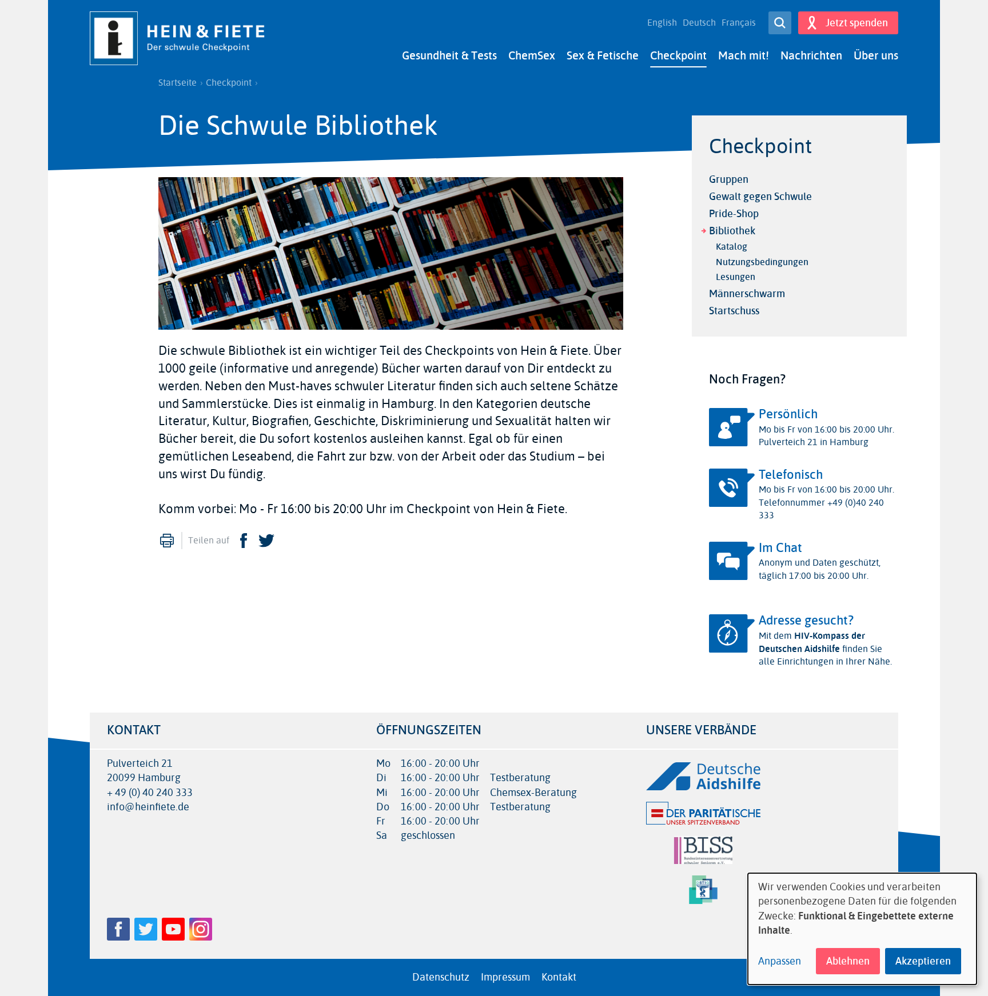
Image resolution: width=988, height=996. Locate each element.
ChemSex (531, 55)
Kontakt (558, 977)
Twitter (266, 540)
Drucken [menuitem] (167, 540)
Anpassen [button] (779, 961)
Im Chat (780, 548)
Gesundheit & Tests (449, 55)
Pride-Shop (734, 213)
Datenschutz (440, 977)
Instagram (200, 929)
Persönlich (788, 414)
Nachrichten (811, 55)
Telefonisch (791, 475)
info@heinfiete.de (148, 807)
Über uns (876, 55)
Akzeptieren (923, 961)
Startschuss (734, 310)
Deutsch (699, 23)
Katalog (731, 246)
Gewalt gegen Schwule (760, 196)
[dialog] (862, 929)
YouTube (173, 929)
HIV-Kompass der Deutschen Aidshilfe (812, 642)
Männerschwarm (747, 293)
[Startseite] (181, 38)
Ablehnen (848, 961)
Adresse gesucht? (806, 620)
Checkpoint (678, 55)
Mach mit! (743, 55)
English (662, 23)
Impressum (505, 977)
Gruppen (728, 179)
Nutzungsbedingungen (762, 262)
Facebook (243, 540)
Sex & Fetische (603, 55)
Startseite (177, 83)
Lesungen (735, 276)
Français (739, 23)
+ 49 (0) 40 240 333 (150, 793)
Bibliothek (732, 230)
